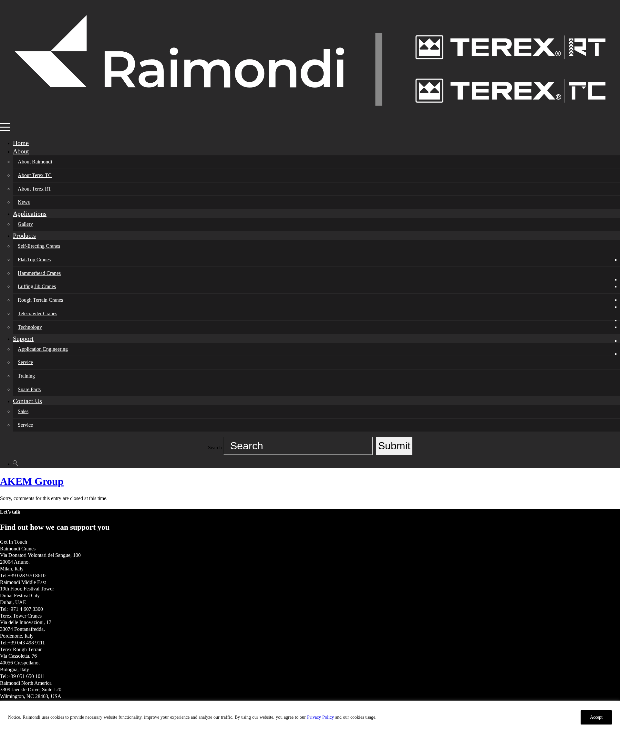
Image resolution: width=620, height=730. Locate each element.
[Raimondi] (310, 119)
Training (26, 376)
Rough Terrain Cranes (40, 300)
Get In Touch (13, 542)
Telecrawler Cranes (37, 313)
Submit (394, 446)
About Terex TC (35, 175)
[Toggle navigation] (4, 127)
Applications (29, 213)
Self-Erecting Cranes (39, 246)
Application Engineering (43, 349)
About (21, 151)
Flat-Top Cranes (34, 259)
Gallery (25, 224)
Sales (23, 411)
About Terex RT (34, 189)
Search (215, 447)
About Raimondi (35, 161)
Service (25, 362)
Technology (30, 327)
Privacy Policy (320, 717)
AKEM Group (32, 481)
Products (24, 235)
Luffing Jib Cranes (37, 286)
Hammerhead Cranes (39, 273)
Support (23, 338)
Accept (596, 717)
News (24, 202)
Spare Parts (29, 389)
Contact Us (27, 400)
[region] (310, 715)
